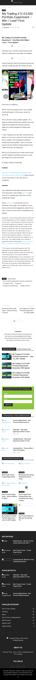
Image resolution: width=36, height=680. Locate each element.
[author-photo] (18, 321)
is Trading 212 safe (8, 283)
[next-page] (6, 382)
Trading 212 (18, 283)
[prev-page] (3, 382)
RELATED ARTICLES (9, 349)
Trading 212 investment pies (10, 285)
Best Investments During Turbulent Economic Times (26, 477)
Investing (4, 359)
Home (3, 7)
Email (5, 399)
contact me (10, 203)
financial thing (11, 278)
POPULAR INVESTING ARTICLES (12, 458)
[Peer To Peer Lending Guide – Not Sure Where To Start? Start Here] (9, 487)
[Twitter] (8, 32)
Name (6, 394)
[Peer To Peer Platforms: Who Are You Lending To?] (26, 509)
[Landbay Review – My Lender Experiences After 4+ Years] (7, 441)
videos (9, 7)
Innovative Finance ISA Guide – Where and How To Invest (9, 310)
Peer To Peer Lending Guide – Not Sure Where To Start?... (9, 496)
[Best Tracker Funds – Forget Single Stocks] (9, 468)
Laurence (6, 27)
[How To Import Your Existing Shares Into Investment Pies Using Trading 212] (26, 487)
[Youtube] (23, 667)
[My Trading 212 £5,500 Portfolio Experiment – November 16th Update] (7, 375)
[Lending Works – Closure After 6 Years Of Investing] (7, 450)
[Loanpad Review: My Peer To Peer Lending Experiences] (7, 562)
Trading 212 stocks (25, 285)
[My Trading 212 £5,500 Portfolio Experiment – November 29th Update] (7, 365)
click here (25, 193)
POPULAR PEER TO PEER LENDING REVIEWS (16, 415)
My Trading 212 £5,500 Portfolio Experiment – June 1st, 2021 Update (22, 356)
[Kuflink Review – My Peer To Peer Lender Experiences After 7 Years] (7, 543)
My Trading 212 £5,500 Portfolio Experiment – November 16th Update (21, 375)
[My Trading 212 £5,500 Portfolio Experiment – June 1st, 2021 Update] (7, 356)
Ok (18, 677)
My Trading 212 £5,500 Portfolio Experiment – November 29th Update (21, 366)
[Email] (13, 32)
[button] (3, 2)
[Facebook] (4, 32)
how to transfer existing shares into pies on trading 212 (17, 281)
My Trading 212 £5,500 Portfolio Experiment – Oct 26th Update (27, 310)
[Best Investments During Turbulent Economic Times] (26, 468)
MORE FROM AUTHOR (24, 349)
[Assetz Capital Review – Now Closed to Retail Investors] (7, 422)
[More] (17, 32)
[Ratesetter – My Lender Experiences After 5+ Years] (7, 432)
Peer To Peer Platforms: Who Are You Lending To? (26, 518)
